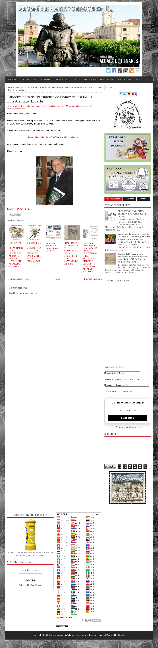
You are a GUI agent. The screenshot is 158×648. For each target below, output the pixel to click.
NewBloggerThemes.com (95, 642)
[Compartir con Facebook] (19, 214)
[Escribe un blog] (13, 214)
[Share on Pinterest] (25, 209)
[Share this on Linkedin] (28, 209)
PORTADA (12, 79)
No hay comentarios (16, 109)
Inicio (57, 279)
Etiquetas (130, 199)
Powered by (122, 427)
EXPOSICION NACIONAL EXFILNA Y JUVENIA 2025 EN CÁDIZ (133, 214)
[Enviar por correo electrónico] (10, 214)
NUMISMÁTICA (62, 79)
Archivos (143, 199)
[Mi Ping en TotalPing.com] (62, 626)
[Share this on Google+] (22, 209)
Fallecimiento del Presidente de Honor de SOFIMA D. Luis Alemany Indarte (50, 99)
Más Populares (113, 199)
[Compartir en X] (16, 214)
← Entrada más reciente (19, 279)
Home (11, 87)
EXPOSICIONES (124, 79)
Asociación (21, 87)
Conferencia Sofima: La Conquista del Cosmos (52, 247)
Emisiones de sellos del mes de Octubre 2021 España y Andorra (134, 235)
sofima (45, 87)
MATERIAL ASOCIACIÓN (85, 79)
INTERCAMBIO (106, 79)
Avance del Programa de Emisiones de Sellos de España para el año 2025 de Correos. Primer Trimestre (133, 258)
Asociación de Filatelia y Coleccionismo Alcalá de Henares (77, 635)
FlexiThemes (66, 642)
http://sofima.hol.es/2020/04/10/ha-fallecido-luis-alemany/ (53, 137)
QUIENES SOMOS (28, 79)
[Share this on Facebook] (15, 209)
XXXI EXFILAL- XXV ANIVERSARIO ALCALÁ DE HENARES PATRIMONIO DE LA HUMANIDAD (34, 252)
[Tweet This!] (18, 209)
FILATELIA (46, 79)
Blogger (122, 635)
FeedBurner (36, 585)
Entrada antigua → (93, 279)
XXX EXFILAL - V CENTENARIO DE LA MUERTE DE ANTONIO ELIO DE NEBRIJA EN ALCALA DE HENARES (16, 255)
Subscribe (127, 417)
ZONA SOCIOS (142, 79)
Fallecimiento (34, 87)
